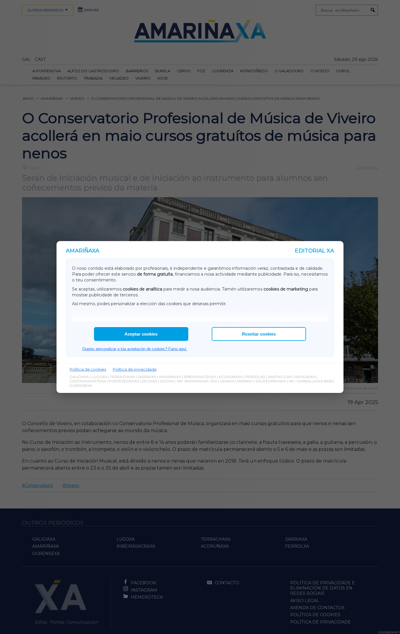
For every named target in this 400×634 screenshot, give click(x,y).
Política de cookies (88, 369)
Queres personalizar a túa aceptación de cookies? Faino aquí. (134, 349)
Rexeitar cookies (259, 333)
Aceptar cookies (141, 333)
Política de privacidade (135, 369)
